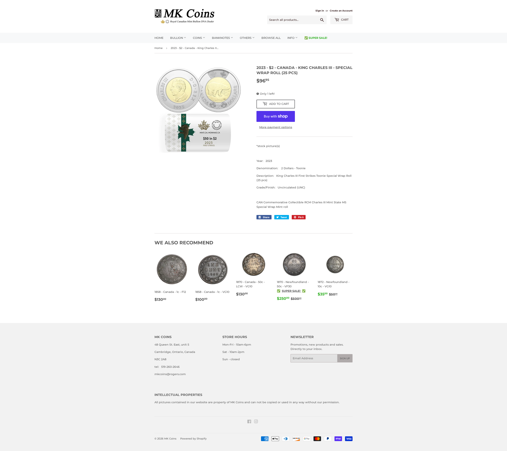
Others (246, 38)
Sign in (319, 10)
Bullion (177, 38)
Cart (344, 19)
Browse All (271, 38)
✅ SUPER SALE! (315, 38)
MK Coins (170, 438)
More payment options (275, 127)
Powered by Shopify (193, 438)
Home (158, 38)
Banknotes (221, 38)
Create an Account (341, 10)
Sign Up (345, 358)
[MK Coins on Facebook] (249, 422)
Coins (198, 38)
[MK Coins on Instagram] (256, 422)
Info (291, 38)
